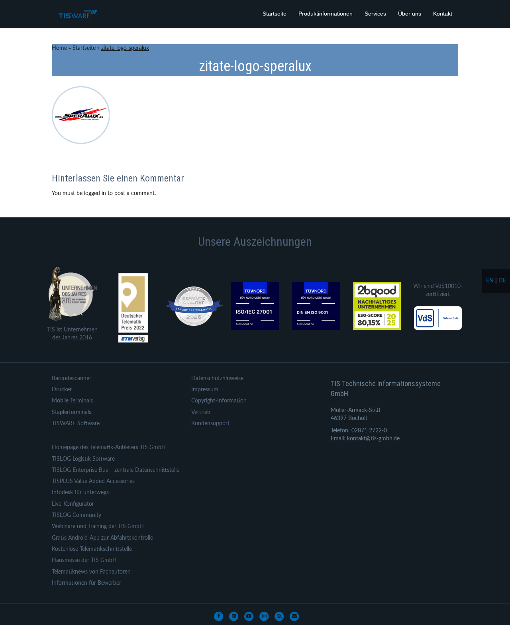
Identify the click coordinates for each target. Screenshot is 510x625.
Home (59, 48)
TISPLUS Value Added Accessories (93, 481)
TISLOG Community (76, 515)
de (502, 281)
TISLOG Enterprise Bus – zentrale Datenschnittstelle (115, 470)
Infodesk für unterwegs (80, 492)
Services (375, 13)
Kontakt (442, 13)
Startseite (274, 13)
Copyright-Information (219, 401)
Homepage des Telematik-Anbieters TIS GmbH (109, 447)
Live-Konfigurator (73, 504)
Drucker (62, 389)
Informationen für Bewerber (86, 583)
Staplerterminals (71, 412)
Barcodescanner (71, 378)
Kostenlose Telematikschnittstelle (92, 549)
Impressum (204, 389)
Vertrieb (200, 412)
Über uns (409, 13)
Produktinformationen (325, 13)
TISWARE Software (76, 423)
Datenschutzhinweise (217, 378)
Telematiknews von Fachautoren (91, 572)
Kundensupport (210, 423)
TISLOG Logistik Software (83, 459)
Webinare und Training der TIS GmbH (98, 526)
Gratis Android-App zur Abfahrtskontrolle (102, 538)
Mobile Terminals (72, 401)
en (490, 281)
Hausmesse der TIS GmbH (84, 560)
